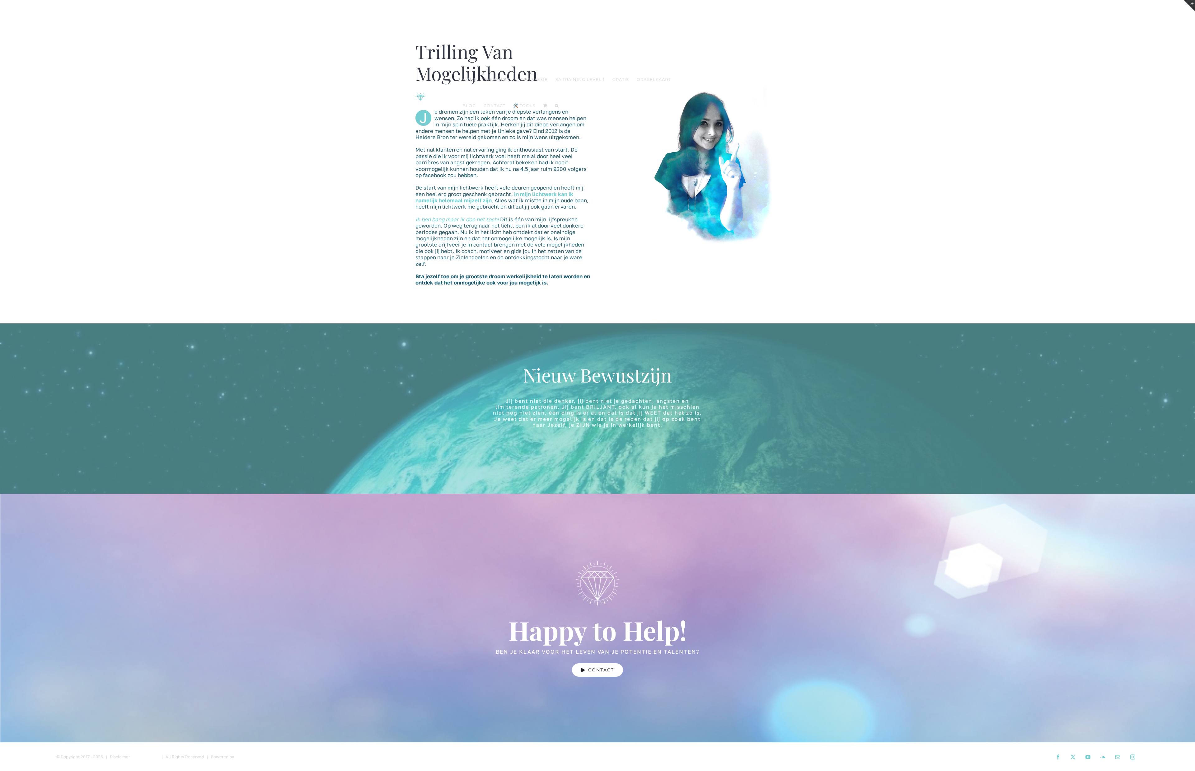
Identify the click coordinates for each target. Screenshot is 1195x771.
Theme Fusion (145, 756)
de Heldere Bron (251, 756)
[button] (557, 106)
